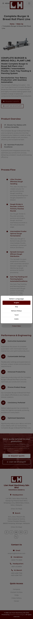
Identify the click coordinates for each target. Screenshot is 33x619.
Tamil (16, 315)
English (16, 303)
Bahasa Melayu (16, 311)
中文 (16, 307)
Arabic (16, 319)
